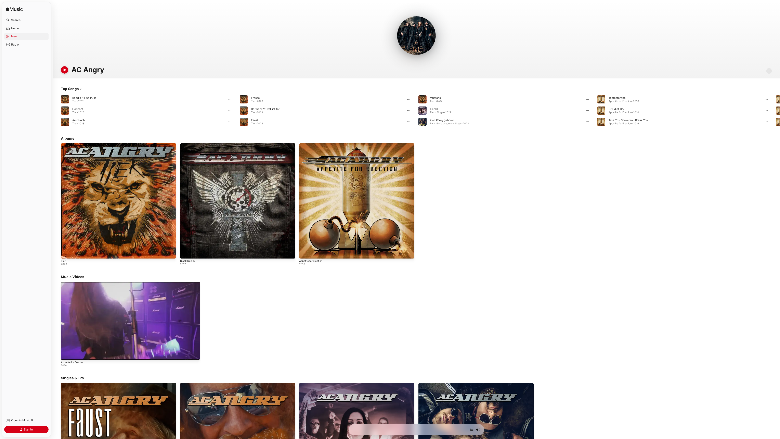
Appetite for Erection (312, 145)
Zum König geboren (442, 120)
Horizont (77, 109)
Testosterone (617, 97)
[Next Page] (776, 110)
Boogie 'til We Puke (84, 97)
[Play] (64, 70)
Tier (432, 109)
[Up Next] (471, 429)
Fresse (255, 97)
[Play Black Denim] (185, 253)
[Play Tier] (66, 253)
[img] (14, 9)
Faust (254, 120)
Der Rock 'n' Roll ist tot (265, 109)
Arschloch (78, 120)
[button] (26, 20)
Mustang (435, 97)
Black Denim (187, 145)
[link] (71, 89)
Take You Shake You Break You (628, 120)
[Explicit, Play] (422, 110)
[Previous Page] (57, 110)
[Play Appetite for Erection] (304, 253)
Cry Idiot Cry (616, 109)
